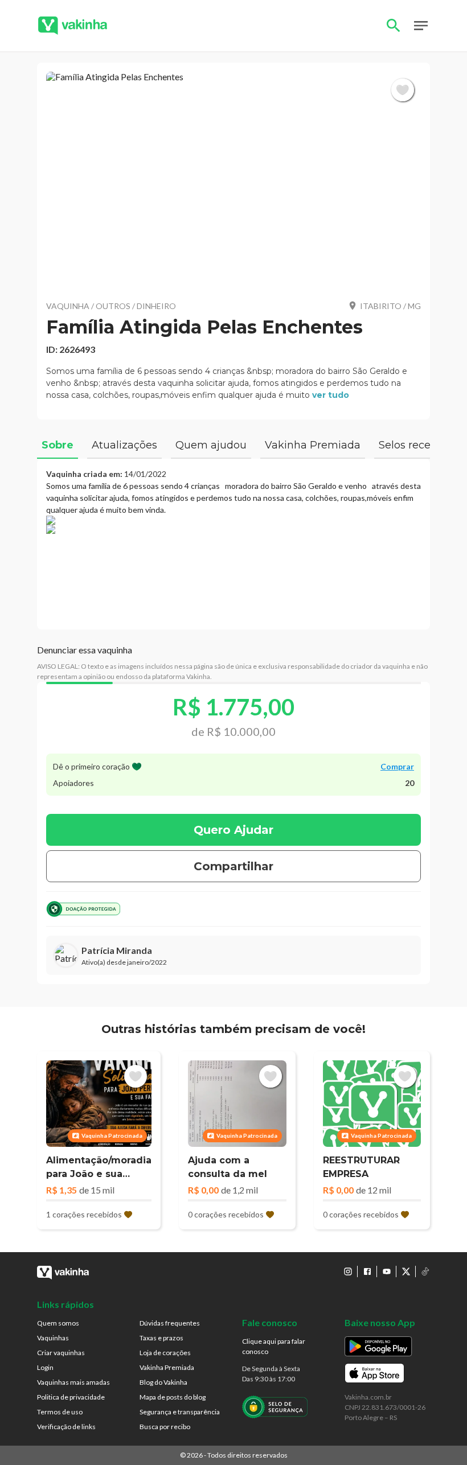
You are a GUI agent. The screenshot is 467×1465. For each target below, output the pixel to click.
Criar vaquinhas (61, 1352)
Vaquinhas (53, 1338)
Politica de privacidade (71, 1397)
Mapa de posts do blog (173, 1397)
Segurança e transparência (180, 1412)
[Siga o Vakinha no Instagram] (348, 1271)
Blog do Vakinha (163, 1382)
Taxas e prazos (161, 1338)
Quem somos (58, 1323)
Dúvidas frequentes (170, 1323)
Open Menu (421, 26)
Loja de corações (165, 1352)
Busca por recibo (165, 1426)
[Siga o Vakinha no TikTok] (425, 1271)
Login (45, 1367)
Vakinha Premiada (167, 1367)
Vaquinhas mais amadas (73, 1382)
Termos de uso (60, 1412)
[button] (233, 181)
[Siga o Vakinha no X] (406, 1271)
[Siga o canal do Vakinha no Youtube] (386, 1271)
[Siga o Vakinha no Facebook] (367, 1271)
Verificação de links (66, 1426)
